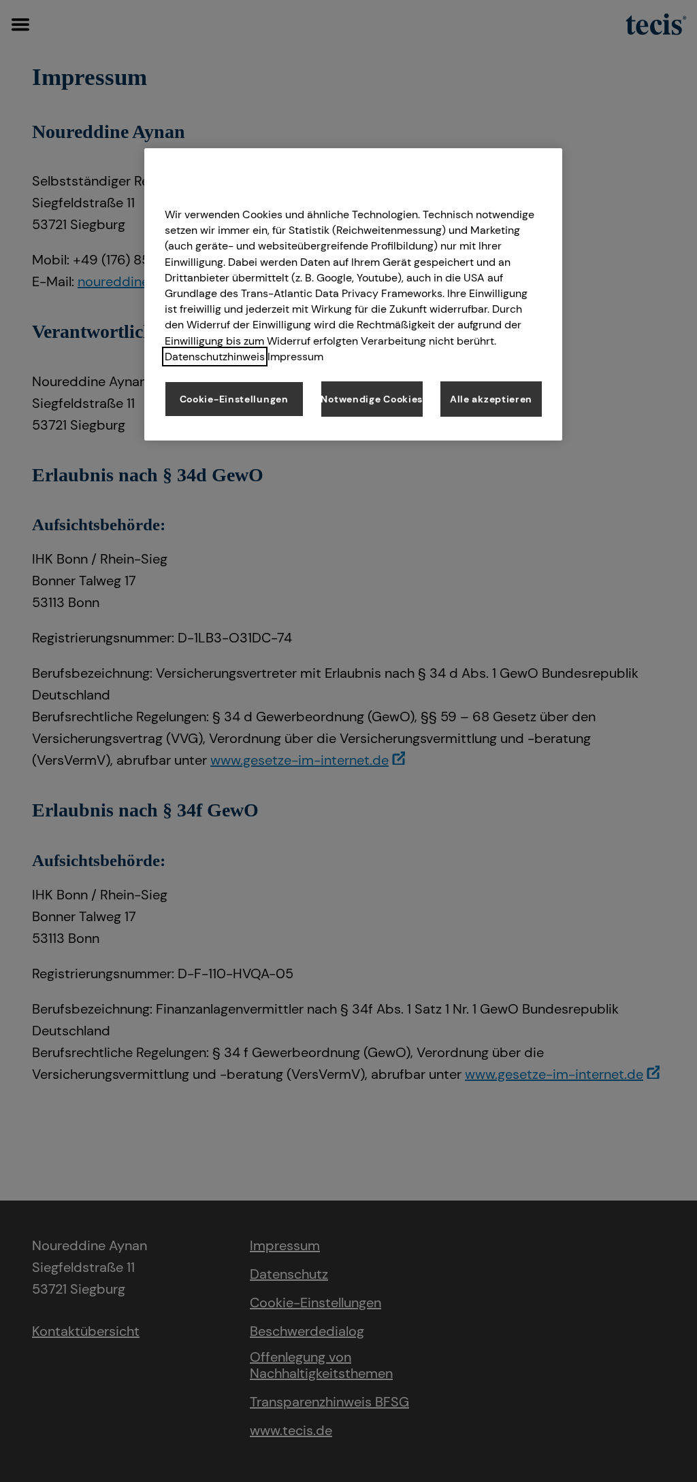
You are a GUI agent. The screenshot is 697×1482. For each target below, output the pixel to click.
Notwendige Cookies (372, 399)
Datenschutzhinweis (215, 356)
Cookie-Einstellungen (234, 399)
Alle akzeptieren (491, 399)
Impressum (295, 356)
